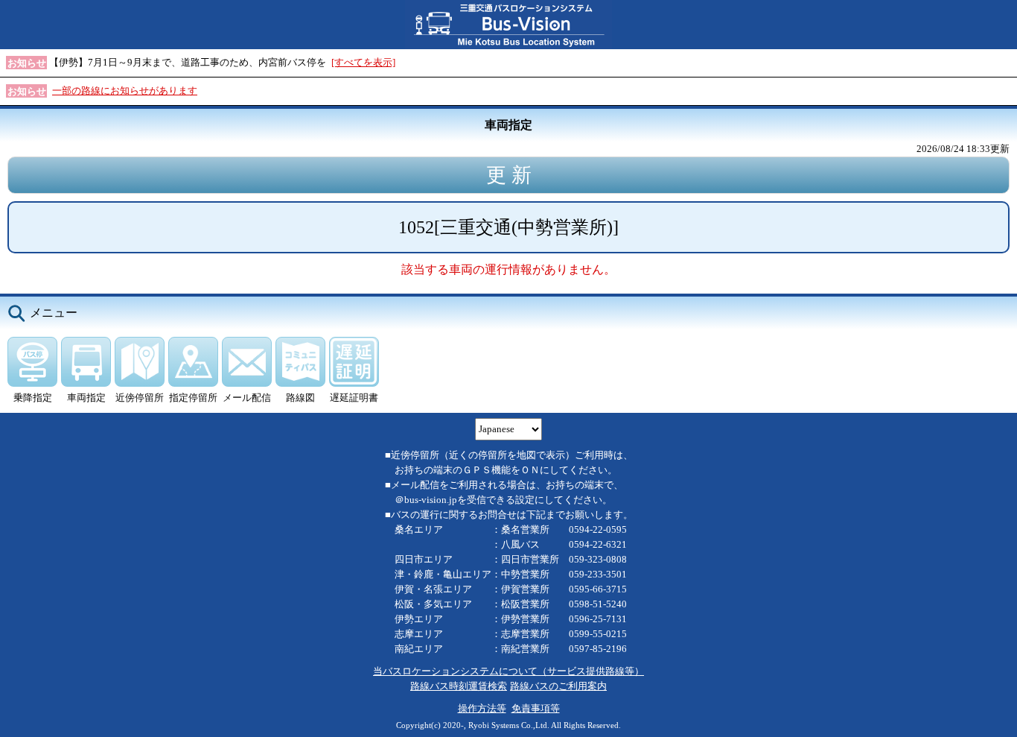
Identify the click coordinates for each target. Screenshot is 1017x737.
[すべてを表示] (363, 62)
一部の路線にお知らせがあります (124, 90)
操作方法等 (482, 708)
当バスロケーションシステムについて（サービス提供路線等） (508, 671)
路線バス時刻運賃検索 (458, 686)
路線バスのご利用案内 (558, 686)
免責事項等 (535, 708)
